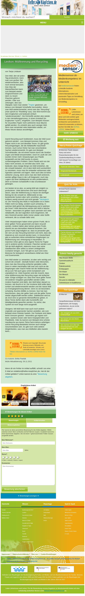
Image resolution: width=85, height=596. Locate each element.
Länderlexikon (25, 539)
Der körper (63, 272)
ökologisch (44, 199)
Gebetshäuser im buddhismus (70, 283)
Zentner (62, 263)
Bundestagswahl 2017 (27, 510)
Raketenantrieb (64, 266)
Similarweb (34, 561)
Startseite (5, 504)
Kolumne (24, 518)
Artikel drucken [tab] (39, 420)
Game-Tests (68, 528)
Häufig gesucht (5, 515)
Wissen (17, 56)
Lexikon (24, 56)
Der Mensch (63, 274)
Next (53, 396)
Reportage (48, 504)
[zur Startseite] (42, 4)
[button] (66, 17)
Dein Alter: (5, 447)
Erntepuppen (64, 269)
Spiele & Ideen (68, 520)
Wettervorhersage (48, 518)
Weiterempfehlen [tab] (14, 425)
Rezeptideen (68, 525)
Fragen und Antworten (27, 541)
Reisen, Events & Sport (70, 531)
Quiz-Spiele (68, 518)
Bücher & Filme (68, 515)
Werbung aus (72, 139)
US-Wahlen (46, 510)
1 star (3, 457)
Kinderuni (24, 536)
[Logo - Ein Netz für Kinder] (19, 569)
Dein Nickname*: (7, 440)
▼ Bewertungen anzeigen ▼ (28, 496)
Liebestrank (65, 175)
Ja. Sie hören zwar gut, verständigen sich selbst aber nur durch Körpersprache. (69, 198)
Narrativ (62, 277)
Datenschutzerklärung (21, 554)
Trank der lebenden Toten (70, 167)
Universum (25, 528)
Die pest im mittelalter (67, 280)
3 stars (11, 457)
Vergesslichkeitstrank (68, 171)
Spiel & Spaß (70, 504)
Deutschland (47, 512)
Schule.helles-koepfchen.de (54, 591)
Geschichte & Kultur (27, 515)
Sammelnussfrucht (66, 261)
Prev (3, 396)
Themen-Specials (6, 512)
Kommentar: (6, 463)
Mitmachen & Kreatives (70, 512)
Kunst (23, 531)
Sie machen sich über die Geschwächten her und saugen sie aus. (70, 326)
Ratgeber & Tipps (26, 525)
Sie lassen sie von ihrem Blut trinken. (70, 320)
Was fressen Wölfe (66, 258)
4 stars (14, 457)
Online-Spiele (68, 510)
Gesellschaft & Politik (27, 523)
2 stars (7, 457)
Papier (32, 105)
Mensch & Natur (26, 520)
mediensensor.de (67, 86)
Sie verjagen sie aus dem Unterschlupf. (70, 314)
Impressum (6, 554)
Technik (24, 533)
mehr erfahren (71, 133)
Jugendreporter (69, 523)
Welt (45, 515)
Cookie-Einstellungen (48, 554)
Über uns (34, 554)
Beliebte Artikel (5, 518)
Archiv (45, 520)
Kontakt (4, 510)
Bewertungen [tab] (13, 420)
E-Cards (67, 533)
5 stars (18, 457)
